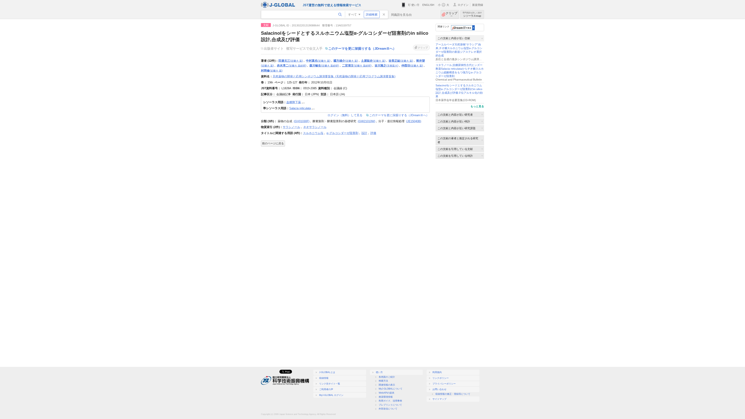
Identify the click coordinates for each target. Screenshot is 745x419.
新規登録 (477, 4)
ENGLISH (428, 4)
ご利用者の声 (326, 389)
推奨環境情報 (386, 397)
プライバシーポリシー (444, 383)
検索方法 (383, 380)
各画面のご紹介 (387, 377)
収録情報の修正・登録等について (452, 394)
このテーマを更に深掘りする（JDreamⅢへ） (399, 115)
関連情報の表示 (387, 385)
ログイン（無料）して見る (344, 115)
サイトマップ (439, 399)
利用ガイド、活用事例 (390, 400)
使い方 (415, 4)
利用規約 (437, 372)
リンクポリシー (440, 378)
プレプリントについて (390, 404)
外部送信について (388, 408)
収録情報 (323, 378)
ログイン (463, 4)
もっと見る (477, 106)
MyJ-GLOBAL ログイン (331, 395)
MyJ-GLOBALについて (390, 388)
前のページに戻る (273, 143)
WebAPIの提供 (386, 392)
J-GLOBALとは (327, 372)
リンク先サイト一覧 (329, 383)
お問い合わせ (439, 389)
